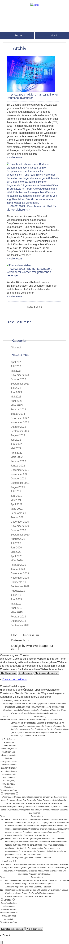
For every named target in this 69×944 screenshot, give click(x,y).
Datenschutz (20, 640)
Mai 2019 (16, 603)
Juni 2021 (16, 495)
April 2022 (16, 452)
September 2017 (20, 625)
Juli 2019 (16, 595)
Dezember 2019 (20, 573)
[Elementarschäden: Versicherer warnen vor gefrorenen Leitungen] (19, 265)
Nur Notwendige (8, 673)
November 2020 (20, 526)
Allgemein (16, 347)
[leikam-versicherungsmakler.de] (34, 5)
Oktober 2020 (18, 530)
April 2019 (16, 608)
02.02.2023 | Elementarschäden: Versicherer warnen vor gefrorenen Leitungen (29, 272)
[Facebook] (34, 14)
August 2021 (18, 487)
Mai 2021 (16, 500)
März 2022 (17, 457)
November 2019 (20, 577)
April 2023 (16, 401)
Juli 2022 (16, 439)
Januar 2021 (18, 517)
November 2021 (20, 474)
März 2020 (17, 560)
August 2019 (18, 590)
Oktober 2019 (18, 582)
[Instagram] (34, 19)
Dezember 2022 (20, 418)
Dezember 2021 (20, 470)
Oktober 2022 (18, 426)
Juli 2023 (16, 388)
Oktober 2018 (18, 621)
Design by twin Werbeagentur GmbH (32, 647)
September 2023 (20, 383)
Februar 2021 (18, 513)
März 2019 (17, 612)
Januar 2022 (18, 465)
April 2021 (16, 504)
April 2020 (16, 556)
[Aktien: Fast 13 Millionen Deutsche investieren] (31, 91)
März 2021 (17, 508)
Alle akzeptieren (34, 929)
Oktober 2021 (18, 478)
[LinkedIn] (34, 24)
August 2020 (18, 539)
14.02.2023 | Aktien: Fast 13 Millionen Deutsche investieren (33, 96)
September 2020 (20, 534)
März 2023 (17, 405)
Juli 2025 (16, 366)
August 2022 (18, 435)
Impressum (31, 635)
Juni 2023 (16, 392)
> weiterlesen (14, 157)
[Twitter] (34, 29)
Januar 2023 (18, 413)
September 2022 (20, 431)
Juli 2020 (16, 543)
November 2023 (20, 375)
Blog (14, 635)
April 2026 (16, 362)
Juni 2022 (16, 444)
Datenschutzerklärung (14, 679)
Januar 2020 (18, 569)
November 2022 (20, 422)
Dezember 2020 (20, 521)
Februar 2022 (18, 461)
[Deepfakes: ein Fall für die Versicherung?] (33, 202)
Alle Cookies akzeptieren (46, 673)
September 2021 (20, 483)
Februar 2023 (18, 409)
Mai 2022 (16, 448)
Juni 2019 (16, 599)
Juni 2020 (16, 547)
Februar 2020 (18, 564)
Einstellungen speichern (12, 929)
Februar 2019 (18, 616)
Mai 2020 (16, 552)
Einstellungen (25, 673)
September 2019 (20, 586)
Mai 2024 (16, 370)
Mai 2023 (16, 396)
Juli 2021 (16, 491)
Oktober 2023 (18, 379)
